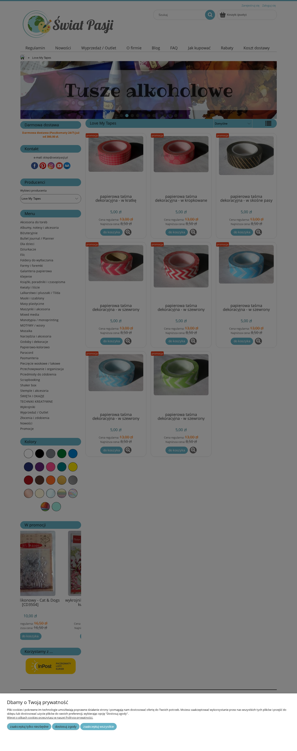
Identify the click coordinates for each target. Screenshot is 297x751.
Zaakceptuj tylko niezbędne (29, 726)
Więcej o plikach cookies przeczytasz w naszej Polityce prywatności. (50, 717)
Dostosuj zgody (66, 726)
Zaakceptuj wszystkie (98, 726)
